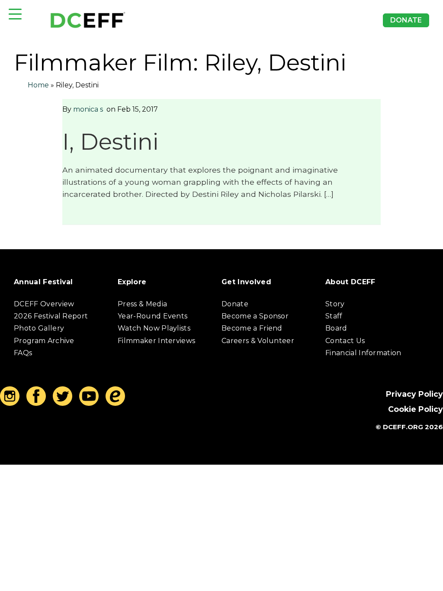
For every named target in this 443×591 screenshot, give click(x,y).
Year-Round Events (152, 316)
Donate (406, 20)
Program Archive (44, 341)
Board (336, 328)
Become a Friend (252, 328)
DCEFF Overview (44, 304)
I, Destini (110, 141)
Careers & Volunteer (258, 341)
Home (38, 85)
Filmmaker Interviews (156, 341)
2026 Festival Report (51, 316)
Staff (334, 316)
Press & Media (142, 304)
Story (335, 304)
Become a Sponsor (255, 316)
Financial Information (363, 353)
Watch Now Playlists (154, 328)
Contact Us (345, 341)
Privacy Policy (414, 393)
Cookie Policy (415, 409)
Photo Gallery (39, 328)
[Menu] (15, 14)
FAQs (23, 353)
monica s (88, 109)
